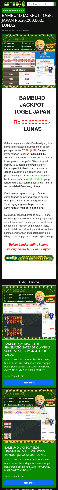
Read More (29, 382)
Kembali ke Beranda (13, 10)
